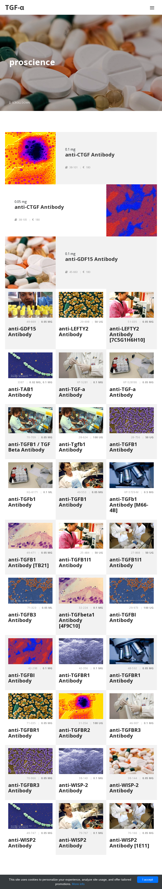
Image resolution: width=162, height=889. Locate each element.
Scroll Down (20, 102)
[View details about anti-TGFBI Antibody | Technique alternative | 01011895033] (131, 591)
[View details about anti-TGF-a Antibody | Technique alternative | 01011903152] (81, 365)
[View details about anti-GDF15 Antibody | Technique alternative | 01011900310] (30, 305)
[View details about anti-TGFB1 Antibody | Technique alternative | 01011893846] (131, 420)
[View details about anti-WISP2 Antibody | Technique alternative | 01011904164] (81, 816)
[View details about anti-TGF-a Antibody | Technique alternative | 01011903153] (131, 365)
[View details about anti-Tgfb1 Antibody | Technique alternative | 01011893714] (81, 420)
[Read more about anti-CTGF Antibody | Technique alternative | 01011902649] (131, 210)
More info (78, 884)
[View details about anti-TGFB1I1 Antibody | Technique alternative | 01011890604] (81, 536)
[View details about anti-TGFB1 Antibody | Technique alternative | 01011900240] (81, 475)
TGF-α (14, 7)
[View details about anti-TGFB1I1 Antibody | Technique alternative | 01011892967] (131, 536)
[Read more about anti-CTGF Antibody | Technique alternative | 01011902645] (30, 158)
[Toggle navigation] (152, 7)
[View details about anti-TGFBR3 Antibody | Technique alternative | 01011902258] (30, 761)
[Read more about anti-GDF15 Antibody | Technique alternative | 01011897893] (30, 262)
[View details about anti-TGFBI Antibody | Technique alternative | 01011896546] (30, 651)
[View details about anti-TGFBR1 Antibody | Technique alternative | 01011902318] (30, 706)
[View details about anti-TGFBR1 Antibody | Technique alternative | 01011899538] (131, 651)
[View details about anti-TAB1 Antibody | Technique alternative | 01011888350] (30, 365)
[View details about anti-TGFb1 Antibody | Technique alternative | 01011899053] (30, 475)
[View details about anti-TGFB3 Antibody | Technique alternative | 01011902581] (30, 591)
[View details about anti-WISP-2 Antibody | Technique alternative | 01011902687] (81, 761)
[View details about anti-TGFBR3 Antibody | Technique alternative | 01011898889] (131, 706)
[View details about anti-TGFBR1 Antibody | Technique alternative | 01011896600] (81, 651)
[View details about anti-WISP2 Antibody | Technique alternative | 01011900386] (30, 816)
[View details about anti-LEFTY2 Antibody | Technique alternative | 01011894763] (81, 305)
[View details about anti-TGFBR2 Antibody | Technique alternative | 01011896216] (81, 706)
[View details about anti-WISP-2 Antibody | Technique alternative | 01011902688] (131, 761)
